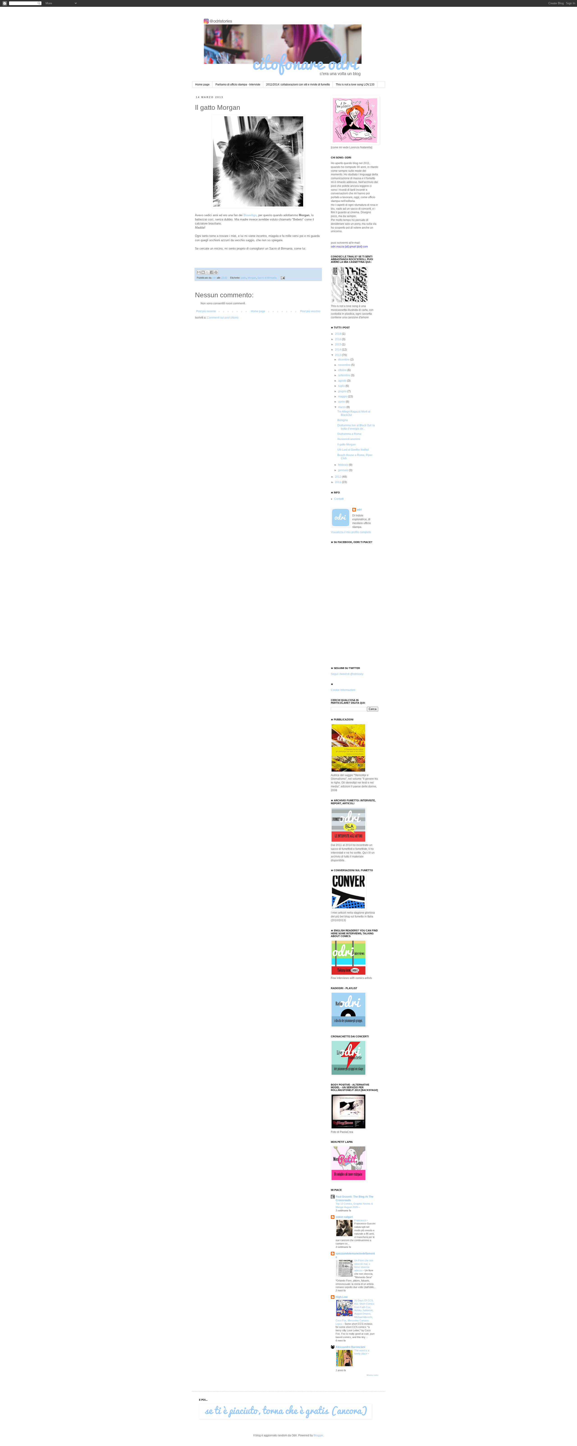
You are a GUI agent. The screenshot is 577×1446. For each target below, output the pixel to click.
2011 (338, 482)
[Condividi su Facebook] (211, 272)
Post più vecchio (310, 311)
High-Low (342, 1297)
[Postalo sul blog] (203, 272)
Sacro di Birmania (267, 277)
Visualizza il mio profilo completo (351, 532)
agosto (342, 380)
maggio (343, 396)
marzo (342, 407)
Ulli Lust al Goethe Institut (353, 449)
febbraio (343, 464)
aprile (342, 401)
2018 (338, 333)
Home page (202, 84)
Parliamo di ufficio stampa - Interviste (237, 84)
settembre (344, 375)
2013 (338, 355)
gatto (243, 277)
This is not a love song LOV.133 (355, 84)
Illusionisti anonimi (348, 439)
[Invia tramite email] (199, 272)
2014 (338, 349)
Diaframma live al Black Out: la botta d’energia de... (356, 427)
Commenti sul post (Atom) (222, 317)
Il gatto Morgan (346, 444)
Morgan (252, 277)
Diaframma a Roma (349, 433)
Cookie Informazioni (343, 690)
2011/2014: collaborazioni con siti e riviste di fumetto (298, 84)
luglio (342, 385)
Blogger (318, 1435)
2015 (338, 344)
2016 (338, 339)
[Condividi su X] (207, 272)
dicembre (344, 359)
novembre (344, 365)
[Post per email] (282, 277)
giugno (342, 391)
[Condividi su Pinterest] (216, 272)
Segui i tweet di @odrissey (347, 674)
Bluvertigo (249, 215)
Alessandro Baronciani (350, 1347)
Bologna (342, 420)
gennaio (343, 470)
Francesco (360, 1220)
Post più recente (206, 311)
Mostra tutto (372, 1375)
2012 (338, 476)
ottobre (342, 370)
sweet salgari (344, 1217)
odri (359, 509)
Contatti (339, 498)
